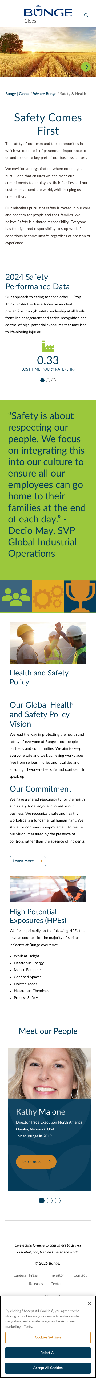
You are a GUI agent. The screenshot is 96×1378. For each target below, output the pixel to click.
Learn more (23, 861)
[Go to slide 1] (42, 380)
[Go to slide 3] (53, 380)
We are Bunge (44, 94)
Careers (20, 1275)
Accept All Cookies (47, 1368)
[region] (48, 1337)
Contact (80, 1275)
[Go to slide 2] (47, 380)
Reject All (48, 1353)
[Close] (89, 1303)
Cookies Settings (48, 1337)
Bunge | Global (17, 94)
